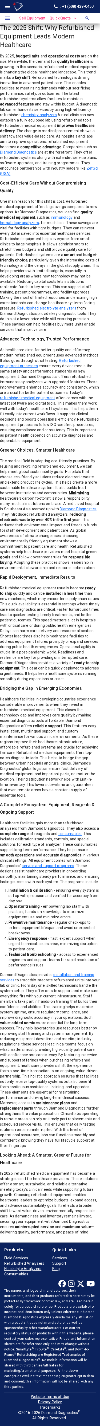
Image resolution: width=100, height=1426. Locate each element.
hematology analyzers (19, 223)
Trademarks (50, 1407)
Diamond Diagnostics (18, 152)
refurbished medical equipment (27, 398)
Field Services (16, 1258)
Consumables (16, 1274)
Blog (56, 1269)
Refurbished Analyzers (24, 1263)
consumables (70, 834)
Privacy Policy (50, 1402)
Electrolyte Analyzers (22, 1269)
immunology (62, 217)
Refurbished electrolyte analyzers (46, 308)
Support (59, 1263)
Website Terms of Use (50, 1396)
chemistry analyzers (39, 115)
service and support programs (48, 866)
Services (59, 1258)
